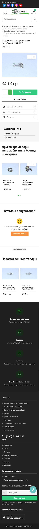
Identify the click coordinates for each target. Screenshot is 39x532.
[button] (18, 195)
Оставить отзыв (19, 234)
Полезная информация (10, 2)
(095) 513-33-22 (14, 436)
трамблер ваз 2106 (19, 249)
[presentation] (29, 57)
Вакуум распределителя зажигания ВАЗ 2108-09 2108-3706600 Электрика (28, 182)
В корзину (26, 92)
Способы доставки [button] (14, 107)
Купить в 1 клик (19, 99)
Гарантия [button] (10, 117)
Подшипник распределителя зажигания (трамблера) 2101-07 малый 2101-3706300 (9, 182)
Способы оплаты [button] (13, 112)
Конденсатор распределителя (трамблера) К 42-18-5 (9, 287)
